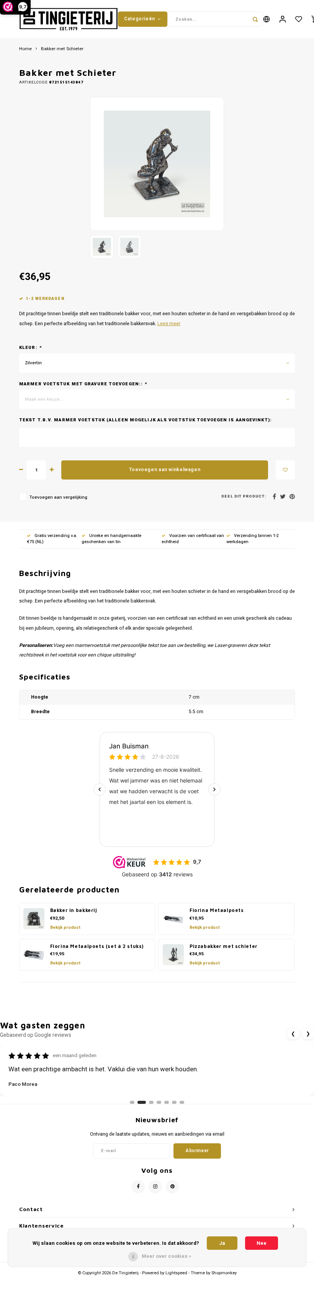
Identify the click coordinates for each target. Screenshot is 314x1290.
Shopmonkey (224, 1273)
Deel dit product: (243, 496)
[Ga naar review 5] (166, 1102)
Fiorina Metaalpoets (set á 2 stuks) (97, 946)
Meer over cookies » (166, 1256)
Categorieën (139, 18)
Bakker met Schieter (62, 49)
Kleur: (30, 348)
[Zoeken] (255, 19)
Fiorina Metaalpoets (217, 910)
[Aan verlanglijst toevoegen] (285, 470)
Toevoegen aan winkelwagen (164, 469)
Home (25, 49)
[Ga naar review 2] (139, 1102)
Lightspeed (176, 1273)
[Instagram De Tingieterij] (155, 1186)
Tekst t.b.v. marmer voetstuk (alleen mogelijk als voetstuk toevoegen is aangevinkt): (145, 420)
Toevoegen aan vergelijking (58, 497)
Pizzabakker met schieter (224, 946)
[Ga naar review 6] (174, 1102)
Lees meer (168, 323)
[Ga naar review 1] (132, 1102)
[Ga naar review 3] (149, 1102)
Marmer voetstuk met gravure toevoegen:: (83, 384)
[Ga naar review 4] (159, 1102)
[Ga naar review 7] (182, 1102)
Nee (262, 1243)
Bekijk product (65, 927)
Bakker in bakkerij (73, 910)
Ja (222, 1243)
